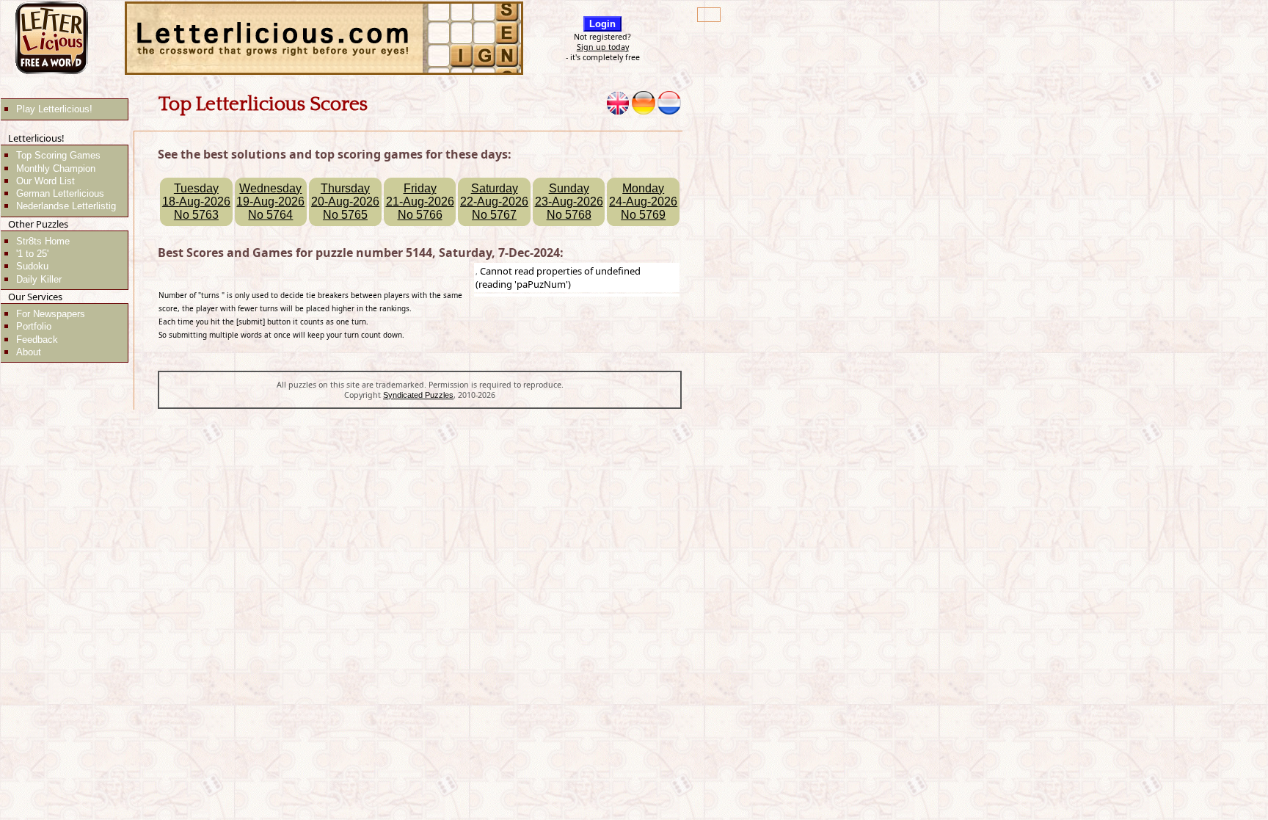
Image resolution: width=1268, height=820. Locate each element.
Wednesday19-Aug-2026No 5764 (270, 201)
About (28, 352)
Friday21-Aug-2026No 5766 (420, 201)
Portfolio (33, 326)
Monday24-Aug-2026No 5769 (643, 201)
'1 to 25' (32, 253)
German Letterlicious (60, 193)
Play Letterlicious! (54, 109)
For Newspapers (50, 313)
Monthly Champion (55, 168)
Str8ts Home (43, 241)
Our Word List (45, 180)
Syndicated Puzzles (418, 395)
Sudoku (32, 266)
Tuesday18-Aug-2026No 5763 (196, 201)
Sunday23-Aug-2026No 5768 (569, 201)
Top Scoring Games (58, 155)
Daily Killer (39, 279)
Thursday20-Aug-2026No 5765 (345, 201)
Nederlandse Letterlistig (66, 205)
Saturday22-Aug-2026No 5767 (494, 201)
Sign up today (603, 47)
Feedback (37, 339)
